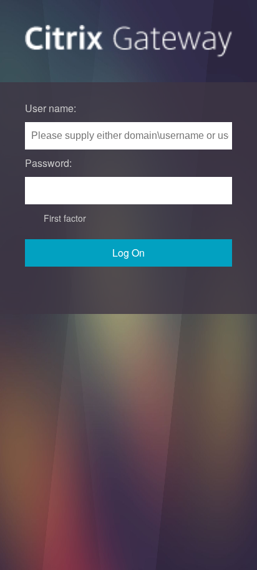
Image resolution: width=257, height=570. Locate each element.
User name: (50, 108)
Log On (128, 252)
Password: (48, 163)
